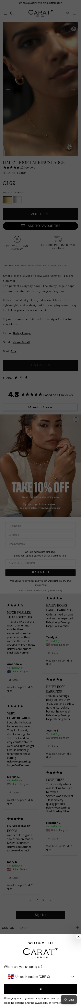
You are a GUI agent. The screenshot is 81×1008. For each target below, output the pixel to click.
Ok (40, 989)
